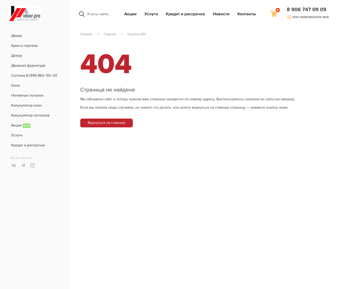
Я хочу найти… (99, 14)
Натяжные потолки (27, 95)
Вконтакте (14, 165)
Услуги (151, 14)
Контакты (246, 14)
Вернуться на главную (106, 122)
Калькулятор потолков (30, 115)
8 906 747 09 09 (306, 9)
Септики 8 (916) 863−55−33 (34, 75)
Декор (16, 55)
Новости (221, 14)
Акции (130, 14)
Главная (86, 34)
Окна (15, 85)
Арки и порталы (24, 45)
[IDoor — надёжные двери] (25, 21)
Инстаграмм (32, 165)
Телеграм (23, 165)
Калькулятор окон (26, 105)
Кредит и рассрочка (185, 14)
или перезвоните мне (310, 17)
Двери (16, 35)
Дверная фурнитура (28, 65)
